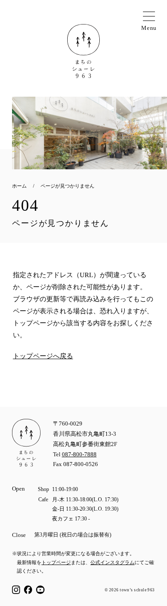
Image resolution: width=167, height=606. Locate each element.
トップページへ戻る (43, 356)
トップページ (56, 562)
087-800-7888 (79, 454)
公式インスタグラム (112, 562)
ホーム (19, 185)
